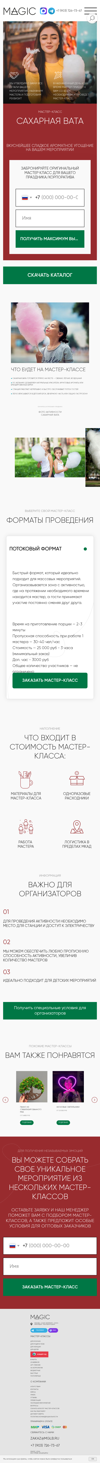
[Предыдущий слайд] (5, 1100)
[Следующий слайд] (94, 1100)
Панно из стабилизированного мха (31, 1109)
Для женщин (35, 1347)
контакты (34, 1389)
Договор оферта (37, 1414)
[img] (19, 11)
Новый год (41, 1354)
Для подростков (37, 1344)
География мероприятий (40, 1403)
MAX (54, 1330)
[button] (50, 275)
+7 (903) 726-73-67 (69, 10)
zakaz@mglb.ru (44, 1438)
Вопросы (34, 1406)
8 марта (33, 1359)
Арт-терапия (35, 1365)
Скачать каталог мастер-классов (44, 1408)
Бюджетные (35, 1370)
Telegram (40, 1330)
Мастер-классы (40, 1336)
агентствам (35, 1386)
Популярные (35, 1376)
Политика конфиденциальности (44, 1417)
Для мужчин (35, 1341)
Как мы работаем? (37, 1411)
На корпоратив (36, 1368)
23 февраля (34, 1362)
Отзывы (33, 1397)
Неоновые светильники (68, 1107)
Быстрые (34, 1373)
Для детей (34, 1349)
